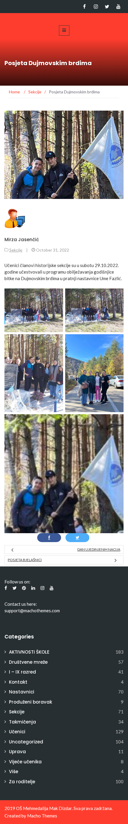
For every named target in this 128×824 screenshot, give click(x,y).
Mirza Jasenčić (21, 239)
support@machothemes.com (32, 610)
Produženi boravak (30, 702)
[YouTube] (118, 6)
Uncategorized (26, 742)
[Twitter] (107, 6)
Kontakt (18, 682)
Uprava (17, 751)
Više (13, 771)
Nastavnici (21, 692)
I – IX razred (22, 672)
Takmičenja (22, 722)
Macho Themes (42, 815)
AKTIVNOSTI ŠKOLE (29, 652)
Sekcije (15, 249)
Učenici (17, 732)
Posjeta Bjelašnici (25, 560)
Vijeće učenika (25, 762)
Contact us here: (20, 604)
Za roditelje (22, 782)
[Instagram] (95, 6)
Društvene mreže (28, 662)
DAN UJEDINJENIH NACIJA (98, 549)
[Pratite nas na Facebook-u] (84, 6)
